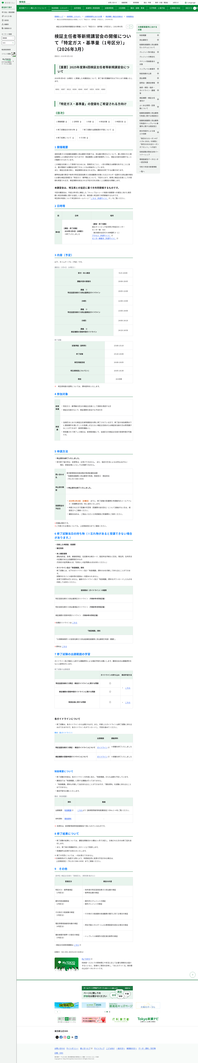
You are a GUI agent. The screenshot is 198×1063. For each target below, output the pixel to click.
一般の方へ (120, 1048)
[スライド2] (107, 1011)
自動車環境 (109, 8)
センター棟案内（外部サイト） (104, 238)
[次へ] (157, 1011)
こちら (74, 622)
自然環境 (77, 8)
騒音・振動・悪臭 (137, 8)
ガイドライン (102, 747)
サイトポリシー (72, 1048)
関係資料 (68, 818)
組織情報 (124, 2)
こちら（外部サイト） (99, 198)
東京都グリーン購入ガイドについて (32, 8)
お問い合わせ (112, 2)
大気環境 (122, 8)
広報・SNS (59, 1053)
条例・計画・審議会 (161, 2)
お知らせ (176, 2)
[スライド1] (105, 1011)
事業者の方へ (132, 1048)
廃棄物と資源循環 (93, 8)
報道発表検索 (6, 49)
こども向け (110, 1048)
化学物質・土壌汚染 (157, 8)
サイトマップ (99, 1048)
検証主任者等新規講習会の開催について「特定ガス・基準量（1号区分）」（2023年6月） (90, 26)
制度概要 (68, 810)
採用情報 (136, 2)
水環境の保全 (175, 8)
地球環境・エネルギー (60, 8)
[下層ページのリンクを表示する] (158, 35)
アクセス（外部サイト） (101, 235)
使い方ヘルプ (85, 1048)
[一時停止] (109, 1012)
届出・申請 (147, 2)
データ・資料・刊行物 (147, 1048)
